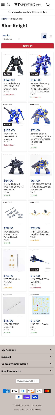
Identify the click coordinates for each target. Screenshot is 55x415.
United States (26, 381)
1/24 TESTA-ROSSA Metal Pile (39, 280)
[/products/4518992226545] (14, 165)
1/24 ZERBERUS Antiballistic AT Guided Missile (11, 234)
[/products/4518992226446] (14, 305)
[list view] (50, 36)
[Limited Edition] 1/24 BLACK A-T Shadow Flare (12, 86)
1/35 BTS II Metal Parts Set (12, 280)
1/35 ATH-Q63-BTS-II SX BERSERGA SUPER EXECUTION (40, 187)
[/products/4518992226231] (41, 305)
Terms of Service (21, 409)
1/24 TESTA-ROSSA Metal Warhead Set (39, 233)
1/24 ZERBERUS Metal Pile (11, 325)
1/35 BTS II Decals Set (39, 325)
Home (4, 19)
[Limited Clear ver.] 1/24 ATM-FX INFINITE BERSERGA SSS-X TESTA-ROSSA (39, 87)
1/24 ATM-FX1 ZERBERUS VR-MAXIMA (11, 136)
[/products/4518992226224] (14, 260)
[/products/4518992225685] (41, 213)
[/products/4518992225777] (41, 115)
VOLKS (6, 91)
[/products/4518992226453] (14, 213)
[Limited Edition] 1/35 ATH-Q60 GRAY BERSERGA (14, 187)
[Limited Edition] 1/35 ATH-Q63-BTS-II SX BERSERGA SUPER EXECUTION (40, 137)
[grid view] (44, 36)
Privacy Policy (35, 409)
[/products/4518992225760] (41, 165)
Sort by (6, 35)
